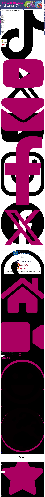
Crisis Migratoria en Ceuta (13, 352)
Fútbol (7, 352)
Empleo (2, 49)
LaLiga (9, 352)
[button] (9, 454)
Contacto (3, 48)
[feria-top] (21, 8)
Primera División (4, 352)
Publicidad (3, 50)
